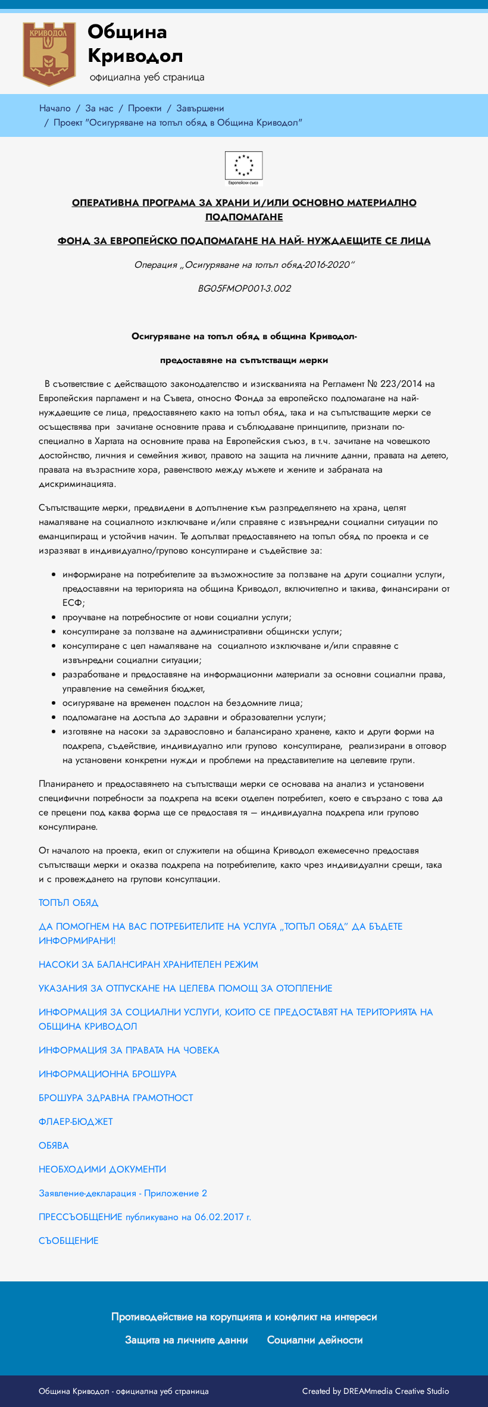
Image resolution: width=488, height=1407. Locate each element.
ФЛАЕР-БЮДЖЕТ (75, 1121)
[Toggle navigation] (328, 53)
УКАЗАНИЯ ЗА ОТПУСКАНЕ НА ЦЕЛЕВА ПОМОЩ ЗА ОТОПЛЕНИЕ (186, 988)
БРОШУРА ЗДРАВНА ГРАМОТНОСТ (116, 1098)
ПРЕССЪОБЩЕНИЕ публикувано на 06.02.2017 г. (145, 1217)
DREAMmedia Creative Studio (396, 1391)
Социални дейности (315, 1339)
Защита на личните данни (186, 1339)
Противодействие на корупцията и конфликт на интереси (244, 1316)
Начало (55, 108)
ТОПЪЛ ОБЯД (69, 902)
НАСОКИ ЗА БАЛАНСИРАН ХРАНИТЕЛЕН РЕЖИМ (148, 964)
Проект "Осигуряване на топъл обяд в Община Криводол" (178, 122)
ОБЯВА (54, 1145)
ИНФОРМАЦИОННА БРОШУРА (108, 1074)
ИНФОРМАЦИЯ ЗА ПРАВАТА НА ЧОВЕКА (129, 1050)
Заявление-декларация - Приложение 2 (123, 1193)
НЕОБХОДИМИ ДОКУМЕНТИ (102, 1169)
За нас (99, 108)
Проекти (145, 108)
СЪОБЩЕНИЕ (69, 1240)
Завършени (200, 108)
